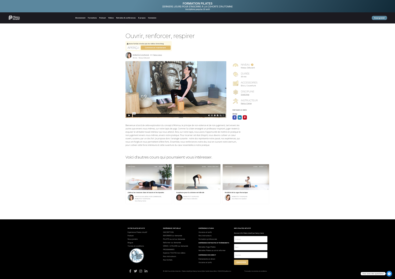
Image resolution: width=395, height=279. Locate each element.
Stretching (245, 94)
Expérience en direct (207, 255)
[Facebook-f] (130, 271)
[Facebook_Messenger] (389, 273)
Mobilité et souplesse (141, 55)
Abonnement (80, 18)
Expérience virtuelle (172, 228)
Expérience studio (206, 228)
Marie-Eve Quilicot (241, 199)
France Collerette (192, 199)
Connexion (152, 18)
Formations (92, 18)
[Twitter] (135, 271)
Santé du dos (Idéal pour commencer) (148, 196)
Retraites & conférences (126, 18)
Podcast (102, 18)
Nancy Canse (157, 55)
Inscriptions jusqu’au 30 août (197, 9)
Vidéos (111, 18)
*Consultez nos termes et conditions (255, 271)
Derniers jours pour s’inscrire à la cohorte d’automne (197, 6)
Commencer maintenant (155, 48)
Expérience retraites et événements (214, 243)
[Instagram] (140, 271)
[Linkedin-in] (146, 271)
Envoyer (241, 262)
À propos (142, 18)
